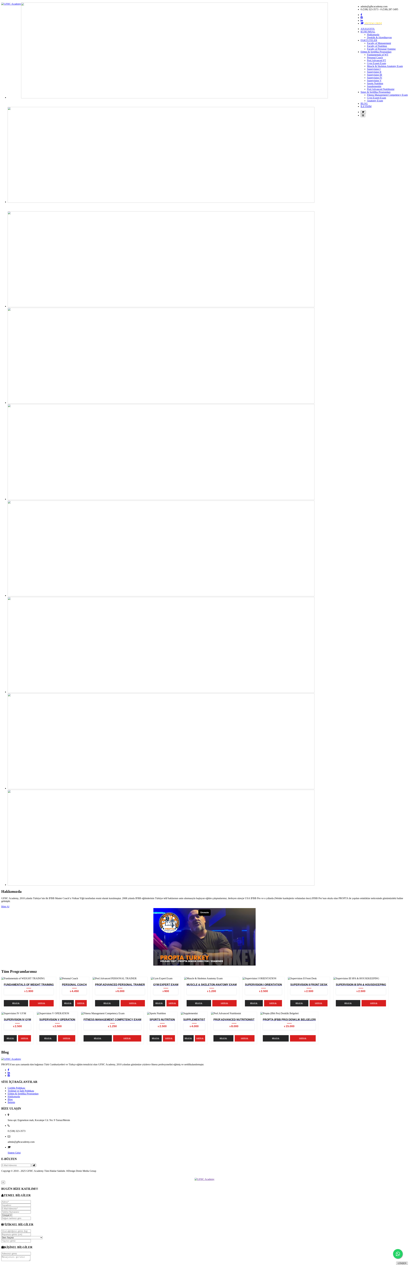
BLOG (364, 103)
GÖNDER (401, 1263)
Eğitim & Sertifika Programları (376, 51)
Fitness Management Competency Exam (387, 95)
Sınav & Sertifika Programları (375, 92)
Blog (10, 1099)
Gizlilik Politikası (16, 1088)
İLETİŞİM (366, 106)
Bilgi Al (5, 906)
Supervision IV (374, 77)
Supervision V (374, 80)
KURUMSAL (368, 31)
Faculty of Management (379, 43)
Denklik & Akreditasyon (379, 37)
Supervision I (373, 69)
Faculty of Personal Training (381, 49)
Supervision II (374, 72)
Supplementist (374, 86)
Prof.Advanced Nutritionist (380, 89)
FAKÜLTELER (369, 40)
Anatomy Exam (375, 100)
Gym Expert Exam (376, 63)
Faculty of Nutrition (377, 46)
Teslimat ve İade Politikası (21, 1090)
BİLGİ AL (16, 1003)
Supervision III (374, 74)
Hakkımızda (373, 34)
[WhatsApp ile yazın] (398, 1254)
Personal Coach (375, 57)
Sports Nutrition (375, 83)
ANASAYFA (368, 28)
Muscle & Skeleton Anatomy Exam (385, 66)
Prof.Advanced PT (376, 60)
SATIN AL (41, 1003)
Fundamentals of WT (377, 54)
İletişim (11, 1102)
